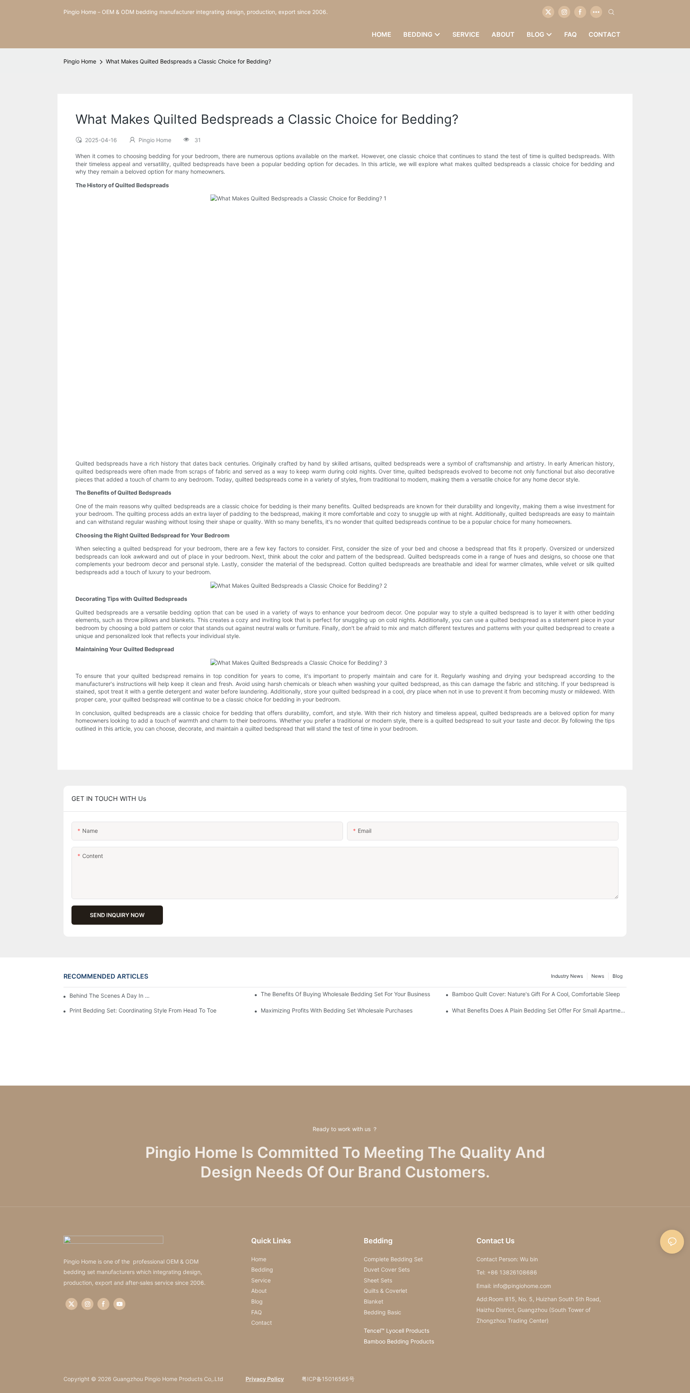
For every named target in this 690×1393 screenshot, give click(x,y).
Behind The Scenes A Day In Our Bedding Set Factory (111, 995)
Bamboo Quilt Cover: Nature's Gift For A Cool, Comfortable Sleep (536, 994)
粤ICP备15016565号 (327, 1378)
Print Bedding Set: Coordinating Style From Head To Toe (142, 1010)
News (597, 976)
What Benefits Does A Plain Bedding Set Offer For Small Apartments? (539, 1010)
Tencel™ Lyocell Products (396, 1330)
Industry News (567, 976)
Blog (618, 976)
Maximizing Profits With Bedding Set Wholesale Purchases (336, 1010)
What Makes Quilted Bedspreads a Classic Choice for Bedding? (188, 61)
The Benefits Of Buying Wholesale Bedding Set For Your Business (345, 994)
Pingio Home (79, 61)
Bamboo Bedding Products (399, 1341)
